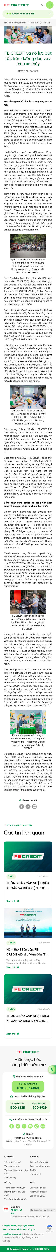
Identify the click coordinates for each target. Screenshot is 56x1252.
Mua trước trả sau (38, 1192)
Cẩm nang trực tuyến (40, 1166)
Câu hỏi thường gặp (39, 1162)
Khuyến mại (35, 1174)
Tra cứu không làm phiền (15, 1199)
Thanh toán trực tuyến (14, 1188)
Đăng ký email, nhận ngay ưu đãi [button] (18, 1226)
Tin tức (33, 1170)
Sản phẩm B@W (37, 1196)
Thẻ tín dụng (10, 1178)
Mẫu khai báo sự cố (11, 1234)
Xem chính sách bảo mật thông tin (18, 1229)
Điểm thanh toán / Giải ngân (14, 1193)
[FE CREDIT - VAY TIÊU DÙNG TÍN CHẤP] (16, 5)
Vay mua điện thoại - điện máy (16, 1171)
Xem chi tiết (12, 901)
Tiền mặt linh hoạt (12, 1162)
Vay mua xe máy (12, 1166)
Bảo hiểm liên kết (37, 1188)
